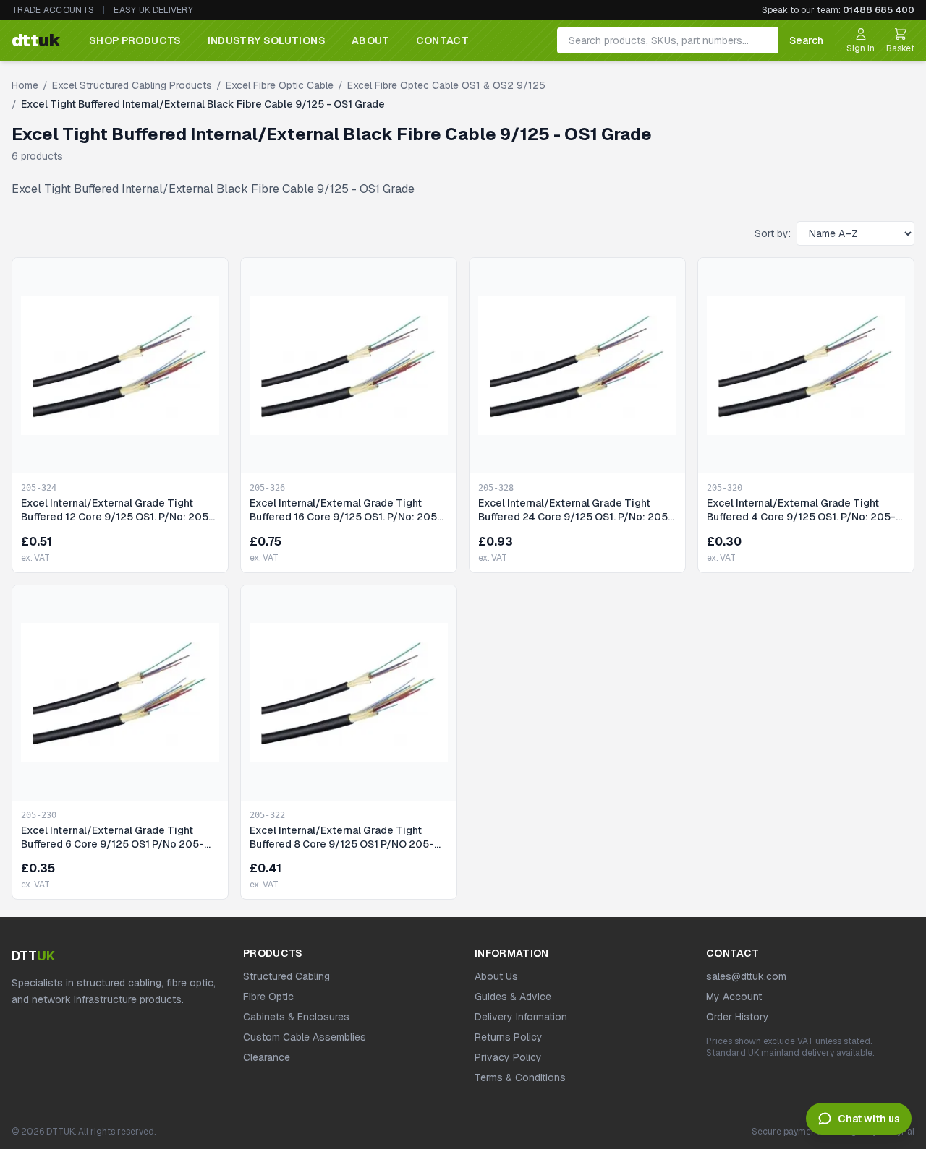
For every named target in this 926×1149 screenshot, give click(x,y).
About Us (496, 976)
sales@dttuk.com (746, 976)
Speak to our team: (838, 10)
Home (25, 85)
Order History (737, 1016)
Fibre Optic (268, 996)
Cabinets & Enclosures (296, 1016)
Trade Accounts (53, 10)
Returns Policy (509, 1036)
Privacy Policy (508, 1057)
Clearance (266, 1057)
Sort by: (773, 233)
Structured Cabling (286, 976)
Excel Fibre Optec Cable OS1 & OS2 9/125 (446, 85)
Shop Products (135, 40)
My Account (734, 996)
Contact (442, 40)
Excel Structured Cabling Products (132, 85)
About (371, 40)
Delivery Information (521, 1016)
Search (806, 40)
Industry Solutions (267, 40)
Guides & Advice (513, 996)
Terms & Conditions (520, 1077)
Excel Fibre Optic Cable (280, 85)
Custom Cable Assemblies (304, 1036)
